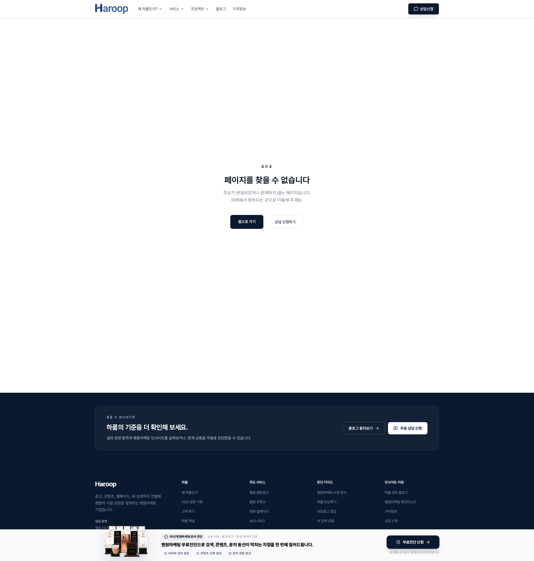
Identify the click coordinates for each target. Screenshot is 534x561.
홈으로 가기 (247, 221)
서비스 (174, 9)
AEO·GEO (257, 521)
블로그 (221, 9)
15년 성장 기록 (192, 502)
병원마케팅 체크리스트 (400, 502)
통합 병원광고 (259, 492)
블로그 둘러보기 (360, 428)
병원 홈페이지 (259, 511)
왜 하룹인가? (147, 9)
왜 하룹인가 (190, 492)
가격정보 (239, 9)
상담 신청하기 (285, 222)
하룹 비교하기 (326, 502)
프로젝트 (197, 9)
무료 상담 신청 (411, 428)
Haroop (105, 484)
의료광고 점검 (326, 511)
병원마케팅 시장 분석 (331, 492)
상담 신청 (391, 521)
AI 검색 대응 (325, 521)
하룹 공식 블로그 (396, 492)
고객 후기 (188, 511)
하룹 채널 (188, 521)
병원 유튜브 (257, 502)
